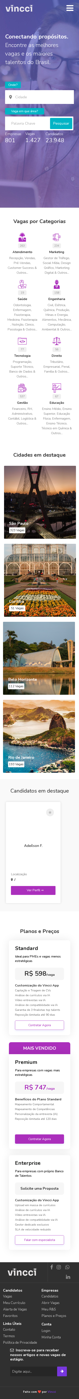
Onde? (13, 85)
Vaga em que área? (24, 111)
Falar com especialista (39, 1240)
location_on (10, 97)
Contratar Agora (39, 1025)
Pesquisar (61, 123)
